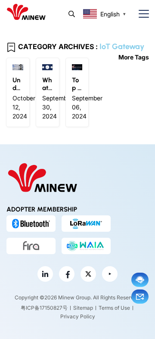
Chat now (140, 280)
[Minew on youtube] (109, 274)
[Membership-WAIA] (86, 246)
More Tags (133, 57)
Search (71, 14)
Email (140, 296)
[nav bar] (140, 14)
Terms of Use (114, 308)
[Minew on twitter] (88, 274)
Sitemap (83, 308)
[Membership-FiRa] (31, 246)
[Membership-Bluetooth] (31, 223)
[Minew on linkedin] (45, 274)
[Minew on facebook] (66, 274)
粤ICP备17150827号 (44, 308)
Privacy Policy (77, 316)
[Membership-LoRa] (86, 223)
